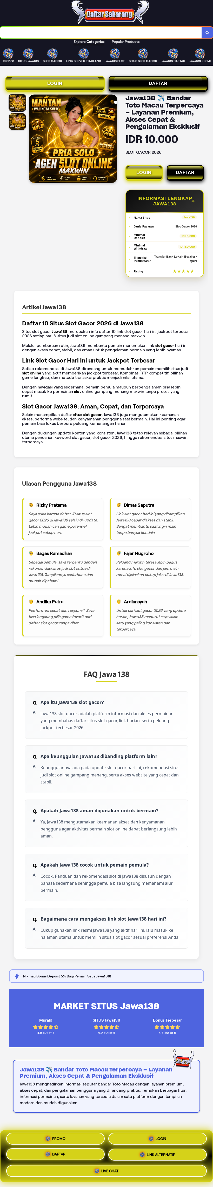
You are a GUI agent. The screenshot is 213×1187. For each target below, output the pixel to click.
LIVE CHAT (109, 1170)
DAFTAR (158, 83)
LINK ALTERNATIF (161, 1155)
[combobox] (101, 32)
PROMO (58, 1140)
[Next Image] (113, 139)
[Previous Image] (33, 139)
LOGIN (55, 83)
